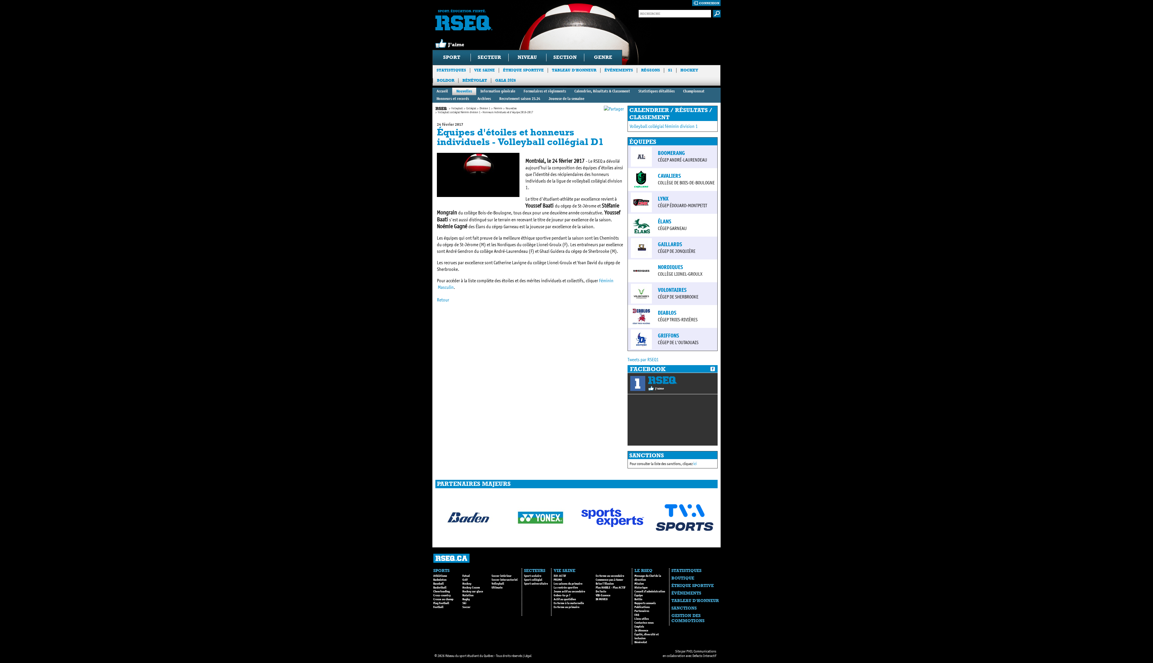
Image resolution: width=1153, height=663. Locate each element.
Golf (465, 580)
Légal (527, 656)
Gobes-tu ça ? (562, 595)
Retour (443, 300)
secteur (489, 57)
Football (438, 607)
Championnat (693, 91)
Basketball (439, 587)
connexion (709, 3)
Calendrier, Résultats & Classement (602, 91)
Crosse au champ (443, 599)
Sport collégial (533, 580)
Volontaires (672, 290)
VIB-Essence (603, 595)
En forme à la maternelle (569, 603)
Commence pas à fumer (609, 580)
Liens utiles (641, 619)
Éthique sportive (523, 70)
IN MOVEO (602, 599)
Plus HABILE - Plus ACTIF (610, 587)
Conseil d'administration (649, 591)
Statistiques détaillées (656, 91)
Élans (664, 221)
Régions (650, 70)
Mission (639, 584)
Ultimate (497, 587)
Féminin (498, 108)
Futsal (466, 576)
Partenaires (641, 611)
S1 (670, 70)
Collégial (471, 108)
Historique (641, 587)
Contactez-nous (644, 623)
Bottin (638, 599)
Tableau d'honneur (574, 70)
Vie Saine (484, 70)
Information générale (497, 91)
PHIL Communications (701, 651)
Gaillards (670, 244)
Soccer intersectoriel (505, 580)
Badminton (439, 580)
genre (603, 57)
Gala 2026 (505, 80)
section (565, 57)
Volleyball (457, 108)
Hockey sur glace (472, 591)
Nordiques (670, 267)
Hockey (689, 70)
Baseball (438, 584)
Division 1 (485, 108)
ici (695, 464)
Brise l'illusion (605, 584)
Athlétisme (440, 576)
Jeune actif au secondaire (569, 591)
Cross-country (442, 595)
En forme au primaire (567, 607)
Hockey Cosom (471, 587)
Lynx (663, 198)
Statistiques (451, 70)
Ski (464, 603)
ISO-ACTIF (560, 576)
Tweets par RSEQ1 (643, 359)
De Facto (601, 591)
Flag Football (441, 603)
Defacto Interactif (704, 656)
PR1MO (558, 580)
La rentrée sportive (566, 587)
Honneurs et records (453, 98)
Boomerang (671, 153)
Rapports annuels (645, 603)
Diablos (667, 313)
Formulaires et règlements (545, 91)
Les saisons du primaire (568, 584)
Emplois (639, 626)
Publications (642, 607)
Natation (468, 595)
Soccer (466, 607)
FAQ (636, 615)
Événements (618, 70)
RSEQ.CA (451, 558)
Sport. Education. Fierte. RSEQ (463, 19)
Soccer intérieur (502, 576)
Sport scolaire (532, 576)
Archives (484, 98)
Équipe (638, 595)
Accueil (442, 91)
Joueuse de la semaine (566, 98)
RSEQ (662, 380)
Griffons (668, 335)
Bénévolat (474, 80)
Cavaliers (669, 176)
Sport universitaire (536, 584)
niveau (527, 57)
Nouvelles (464, 91)
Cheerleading (441, 591)
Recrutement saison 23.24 (519, 98)
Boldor (445, 80)
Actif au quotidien (565, 599)
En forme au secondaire (610, 576)
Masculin (446, 287)
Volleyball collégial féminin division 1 (664, 126)
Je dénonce (641, 630)
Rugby (466, 599)
